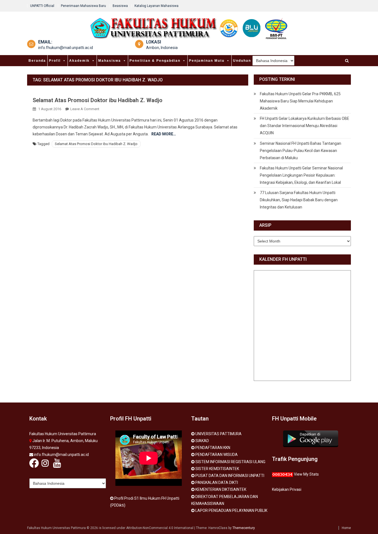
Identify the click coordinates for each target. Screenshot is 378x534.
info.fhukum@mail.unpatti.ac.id (65, 47)
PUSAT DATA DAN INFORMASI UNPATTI (229, 475)
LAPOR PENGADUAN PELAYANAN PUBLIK (231, 510)
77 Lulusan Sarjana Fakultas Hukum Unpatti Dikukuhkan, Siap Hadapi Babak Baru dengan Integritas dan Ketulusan (299, 199)
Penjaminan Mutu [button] (206, 61)
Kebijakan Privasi (286, 489)
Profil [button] (55, 61)
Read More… (163, 134)
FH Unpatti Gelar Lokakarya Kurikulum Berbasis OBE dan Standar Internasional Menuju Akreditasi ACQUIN (304, 125)
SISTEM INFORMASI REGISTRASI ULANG (230, 462)
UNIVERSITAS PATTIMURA (218, 434)
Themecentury (243, 528)
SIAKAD (202, 440)
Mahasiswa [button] (109, 61)
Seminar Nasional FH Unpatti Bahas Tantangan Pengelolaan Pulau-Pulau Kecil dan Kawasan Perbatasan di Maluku (300, 150)
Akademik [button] (79, 61)
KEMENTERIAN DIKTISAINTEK (220, 489)
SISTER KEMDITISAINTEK (217, 468)
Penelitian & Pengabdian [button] (155, 61)
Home (346, 528)
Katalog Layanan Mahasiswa (156, 6)
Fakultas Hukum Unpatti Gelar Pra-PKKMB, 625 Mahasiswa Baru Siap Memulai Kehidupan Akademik (300, 101)
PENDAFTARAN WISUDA (216, 454)
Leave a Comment (84, 109)
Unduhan (242, 61)
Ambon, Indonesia (162, 47)
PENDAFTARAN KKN (212, 447)
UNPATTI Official (42, 6)
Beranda (37, 61)
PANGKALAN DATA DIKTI (216, 482)
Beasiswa (120, 6)
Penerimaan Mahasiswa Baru (83, 6)
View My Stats (306, 474)
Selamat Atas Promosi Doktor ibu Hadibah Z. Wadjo (97, 100)
